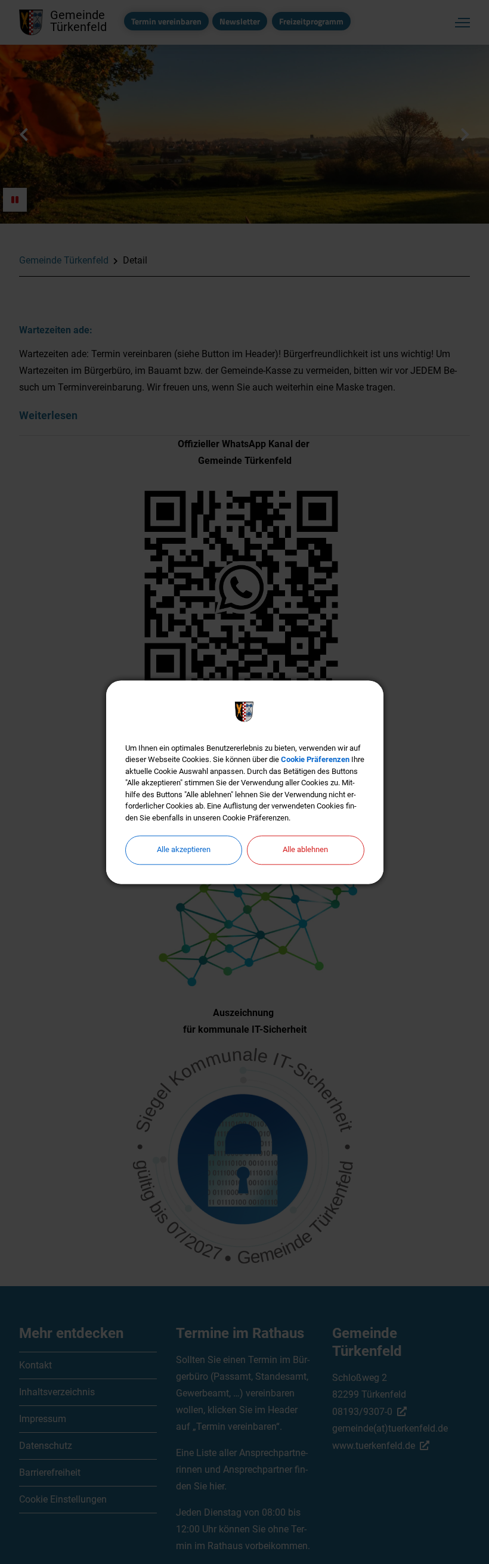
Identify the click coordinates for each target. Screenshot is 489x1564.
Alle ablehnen (305, 849)
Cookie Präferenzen (315, 759)
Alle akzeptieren (184, 849)
